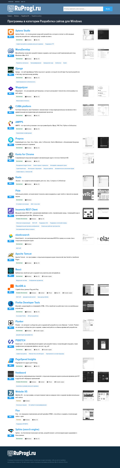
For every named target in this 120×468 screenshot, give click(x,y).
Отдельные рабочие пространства (50, 226)
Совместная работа (21, 354)
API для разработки (33, 316)
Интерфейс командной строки (58, 165)
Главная (10, 16)
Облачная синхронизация (23, 223)
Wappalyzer (21, 87)
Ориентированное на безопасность (25, 82)
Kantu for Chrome (24, 154)
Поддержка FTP (49, 44)
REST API (34, 223)
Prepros (19, 138)
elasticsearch (22, 235)
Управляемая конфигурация (24, 133)
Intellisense (58, 63)
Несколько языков (21, 405)
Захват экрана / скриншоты (40, 165)
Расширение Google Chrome (23, 165)
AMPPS (19, 122)
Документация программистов (24, 335)
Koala (18, 177)
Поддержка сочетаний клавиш (58, 223)
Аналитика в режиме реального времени (27, 386)
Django (19, 68)
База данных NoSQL (43, 297)
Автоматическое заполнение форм (64, 168)
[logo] (24, 8)
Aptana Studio (22, 30)
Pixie (17, 190)
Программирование (36, 63)
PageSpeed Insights (25, 359)
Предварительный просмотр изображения (27, 226)
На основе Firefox (21, 316)
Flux (17, 410)
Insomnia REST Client (26, 209)
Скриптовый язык (21, 168)
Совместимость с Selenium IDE (24, 172)
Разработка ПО (25, 16)
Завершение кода (48, 63)
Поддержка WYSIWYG (22, 424)
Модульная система (21, 280)
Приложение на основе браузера (55, 354)
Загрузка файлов (48, 168)
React (18, 269)
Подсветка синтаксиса (22, 63)
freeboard (20, 372)
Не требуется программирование (38, 405)
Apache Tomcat (23, 253)
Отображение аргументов (36, 280)
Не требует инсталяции (22, 204)
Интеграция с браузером (34, 168)
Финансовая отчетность (22, 101)
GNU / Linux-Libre (35, 204)
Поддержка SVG (43, 223)
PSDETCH (20, 340)
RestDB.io (20, 286)
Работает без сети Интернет (36, 354)
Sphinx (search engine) (27, 429)
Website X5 (21, 391)
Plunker (19, 321)
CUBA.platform (23, 106)
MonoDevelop (22, 49)
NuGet (65, 63)
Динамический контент (29, 297)
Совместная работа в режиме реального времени (29, 44)
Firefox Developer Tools (27, 302)
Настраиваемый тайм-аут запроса (25, 229)
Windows (16, 16)
